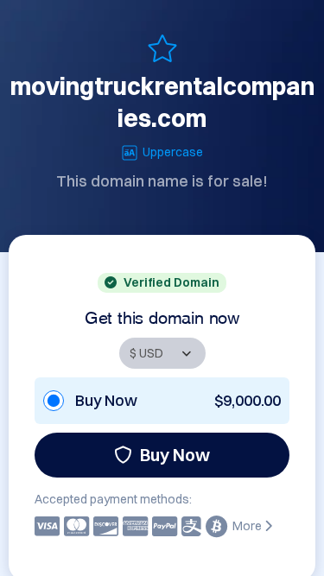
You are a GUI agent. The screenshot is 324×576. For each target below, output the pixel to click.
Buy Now (175, 454)
